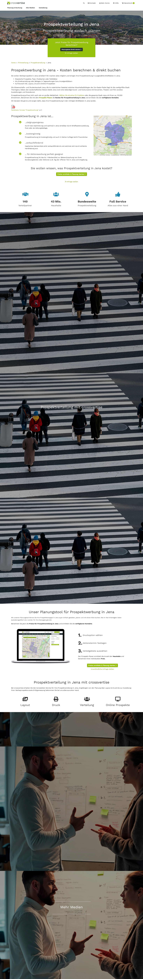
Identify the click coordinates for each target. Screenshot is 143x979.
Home (13, 63)
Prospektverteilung (38, 63)
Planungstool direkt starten (71, 49)
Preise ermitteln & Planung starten (71, 174)
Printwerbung (23, 63)
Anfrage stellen (72, 53)
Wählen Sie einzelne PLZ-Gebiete (71, 95)
